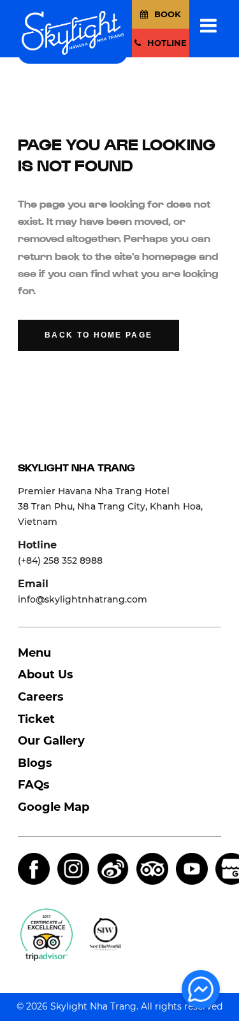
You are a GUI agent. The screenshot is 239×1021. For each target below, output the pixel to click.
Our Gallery (51, 741)
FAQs (34, 785)
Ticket (36, 719)
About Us (45, 675)
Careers (41, 697)
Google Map (53, 807)
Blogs (35, 763)
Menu (34, 653)
